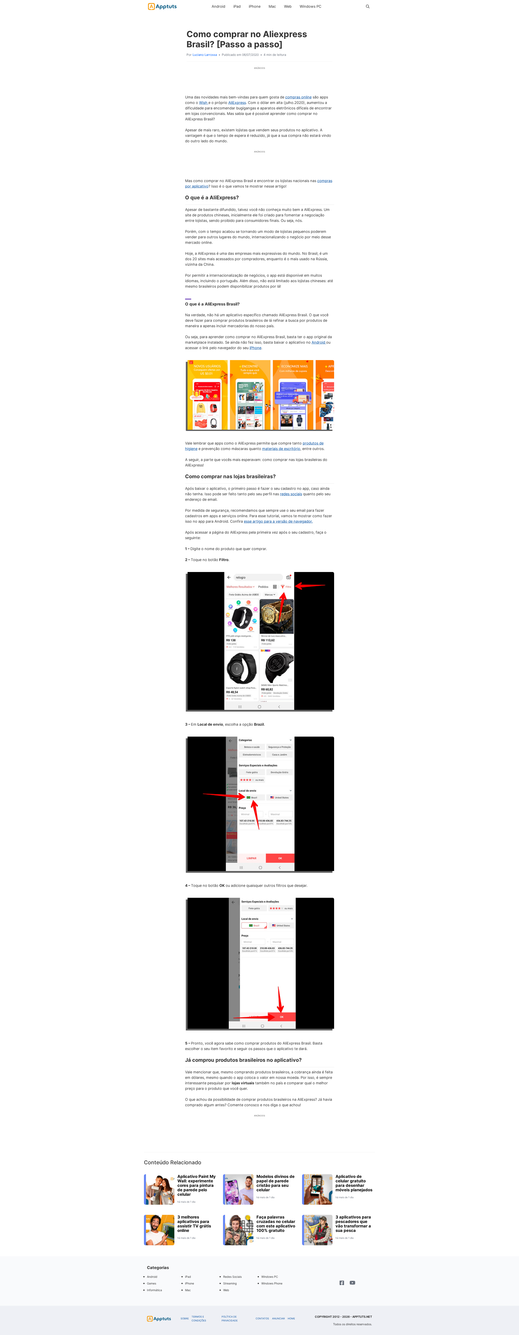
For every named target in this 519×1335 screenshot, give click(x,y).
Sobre (185, 1318)
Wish (203, 102)
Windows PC (310, 6)
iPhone (255, 6)
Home (291, 1318)
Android (218, 6)
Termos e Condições (199, 1318)
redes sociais (291, 494)
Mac (272, 6)
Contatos (262, 1318)
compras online (298, 97)
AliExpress (237, 102)
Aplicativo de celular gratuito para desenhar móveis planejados (354, 1183)
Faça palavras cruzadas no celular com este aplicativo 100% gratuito (275, 1224)
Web (288, 6)
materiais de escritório (281, 449)
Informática (154, 1290)
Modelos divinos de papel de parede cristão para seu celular (275, 1183)
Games (151, 1283)
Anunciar (278, 1318)
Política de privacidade (230, 1318)
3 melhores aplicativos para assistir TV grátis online (194, 1224)
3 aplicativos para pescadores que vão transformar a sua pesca (353, 1224)
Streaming (230, 1283)
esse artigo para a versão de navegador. (278, 521)
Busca (329, 6)
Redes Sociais (232, 1276)
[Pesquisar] (368, 6)
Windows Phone (271, 1283)
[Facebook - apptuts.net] (342, 1283)
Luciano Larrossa (205, 55)
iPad (237, 6)
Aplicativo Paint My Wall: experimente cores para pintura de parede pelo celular (196, 1185)
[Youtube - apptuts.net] (352, 1283)
